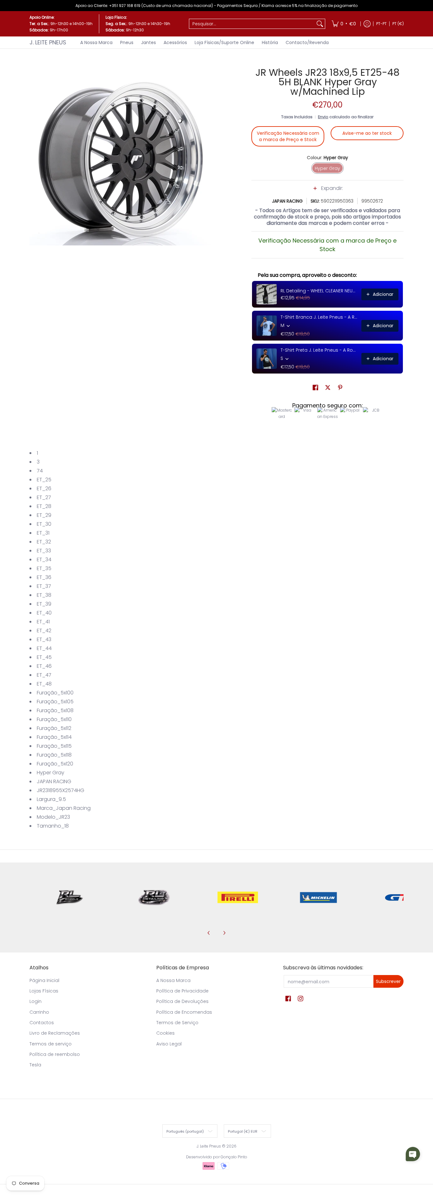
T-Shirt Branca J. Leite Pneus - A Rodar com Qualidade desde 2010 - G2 (319, 317)
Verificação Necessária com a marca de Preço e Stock (288, 136)
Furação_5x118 (54, 754)
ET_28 (44, 506)
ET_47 (44, 675)
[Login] (367, 23)
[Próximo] (224, 933)
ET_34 (44, 559)
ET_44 (44, 648)
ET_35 (44, 568)
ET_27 (44, 497)
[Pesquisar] (320, 24)
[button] (327, 191)
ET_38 (44, 595)
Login (35, 1001)
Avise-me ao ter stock (367, 133)
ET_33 (44, 550)
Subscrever (388, 981)
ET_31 (43, 533)
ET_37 (44, 586)
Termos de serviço (50, 1044)
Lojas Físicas (43, 991)
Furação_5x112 (54, 728)
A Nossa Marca (173, 980)
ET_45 (44, 657)
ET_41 (43, 621)
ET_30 (44, 524)
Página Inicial (44, 980)
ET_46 (44, 666)
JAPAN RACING (287, 201)
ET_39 (44, 604)
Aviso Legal (169, 1044)
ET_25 (44, 479)
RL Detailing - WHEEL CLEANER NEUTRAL (319, 291)
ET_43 (44, 639)
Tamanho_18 (53, 825)
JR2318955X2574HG (60, 790)
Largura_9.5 (51, 799)
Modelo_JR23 (53, 817)
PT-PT (381, 23)
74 (40, 470)
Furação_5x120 (55, 763)
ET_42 (44, 630)
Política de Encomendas (184, 1012)
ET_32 (44, 541)
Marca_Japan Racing (64, 808)
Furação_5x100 (55, 692)
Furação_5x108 (55, 710)
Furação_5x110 (54, 719)
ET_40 (44, 612)
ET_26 (44, 488)
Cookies (165, 1033)
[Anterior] (209, 933)
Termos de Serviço (177, 1022)
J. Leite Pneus (47, 42)
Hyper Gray (50, 772)
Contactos (41, 1022)
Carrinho (39, 1012)
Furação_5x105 (55, 701)
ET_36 (44, 577)
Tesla (35, 1065)
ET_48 (44, 683)
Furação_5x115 (54, 746)
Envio (323, 117)
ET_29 (44, 515)
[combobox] (252, 24)
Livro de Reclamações (54, 1033)
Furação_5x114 (54, 737)
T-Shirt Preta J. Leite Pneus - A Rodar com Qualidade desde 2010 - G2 (319, 350)
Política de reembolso (54, 1054)
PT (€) (398, 23)
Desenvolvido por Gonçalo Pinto (216, 1157)
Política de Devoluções (182, 1001)
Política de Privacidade (182, 991)
